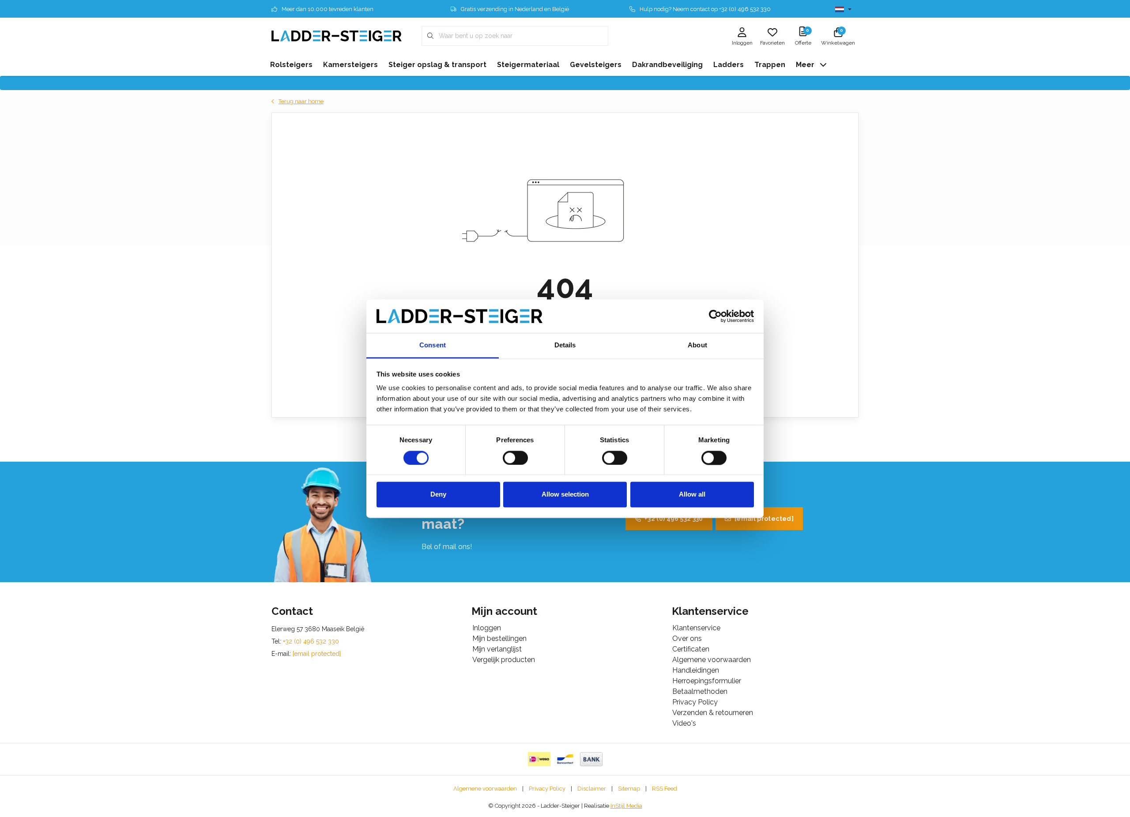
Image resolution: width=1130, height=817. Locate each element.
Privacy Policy (547, 788)
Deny (438, 494)
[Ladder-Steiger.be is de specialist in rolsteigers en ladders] (336, 35)
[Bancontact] (565, 759)
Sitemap (629, 788)
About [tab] (697, 345)
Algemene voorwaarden (485, 788)
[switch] (515, 458)
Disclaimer (591, 788)
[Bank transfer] (591, 759)
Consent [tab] (432, 345)
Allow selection (565, 494)
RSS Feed (664, 788)
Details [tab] (565, 345)
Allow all (692, 494)
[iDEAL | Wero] (539, 759)
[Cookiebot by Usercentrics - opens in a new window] (715, 316)
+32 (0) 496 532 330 (673, 518)
